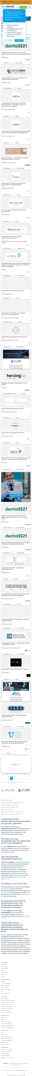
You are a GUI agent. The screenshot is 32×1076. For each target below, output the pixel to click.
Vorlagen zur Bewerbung (6, 1049)
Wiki (2, 991)
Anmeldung (20, 877)
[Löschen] (29, 38)
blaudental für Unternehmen (8, 1057)
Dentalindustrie (5, 892)
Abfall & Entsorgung (5, 1021)
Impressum (3, 1034)
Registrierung (5, 879)
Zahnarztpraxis (26, 894)
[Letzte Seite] (20, 778)
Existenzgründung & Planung (8, 1025)
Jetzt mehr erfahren (16, 367)
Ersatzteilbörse (4, 968)
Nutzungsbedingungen (6, 1038)
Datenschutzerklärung (6, 1036)
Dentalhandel (5, 889)
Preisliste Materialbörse (6, 1006)
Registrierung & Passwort (7, 1002)
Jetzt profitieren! (16, 699)
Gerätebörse (4, 964)
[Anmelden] (18, 7)
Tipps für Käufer (5, 987)
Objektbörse (4, 974)
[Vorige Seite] (17, 778)
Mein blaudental (5, 998)
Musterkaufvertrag (5, 1053)
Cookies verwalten (5, 1044)
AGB (2, 1032)
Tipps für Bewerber (5, 985)
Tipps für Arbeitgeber (6, 983)
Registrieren (20, 40)
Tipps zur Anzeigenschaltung (7, 1000)
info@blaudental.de (22, 1070)
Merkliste (3, 981)
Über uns (3, 1019)
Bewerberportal (4, 972)
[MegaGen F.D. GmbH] (8, 790)
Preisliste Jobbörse (5, 1010)
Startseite (3, 1017)
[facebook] (12, 1067)
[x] (19, 1067)
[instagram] (16, 1067)
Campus (3, 976)
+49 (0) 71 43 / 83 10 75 (10, 1070)
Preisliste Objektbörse (6, 1012)
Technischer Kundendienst (7, 1027)
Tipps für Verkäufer (5, 989)
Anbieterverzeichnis (5, 993)
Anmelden (9, 40)
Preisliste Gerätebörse (6, 1004)
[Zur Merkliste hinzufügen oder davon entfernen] (29, 42)
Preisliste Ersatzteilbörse (7, 1008)
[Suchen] (29, 12)
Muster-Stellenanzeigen (6, 1051)
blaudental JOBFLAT (5, 1055)
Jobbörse (3, 970)
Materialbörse (4, 966)
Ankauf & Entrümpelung (6, 1023)
